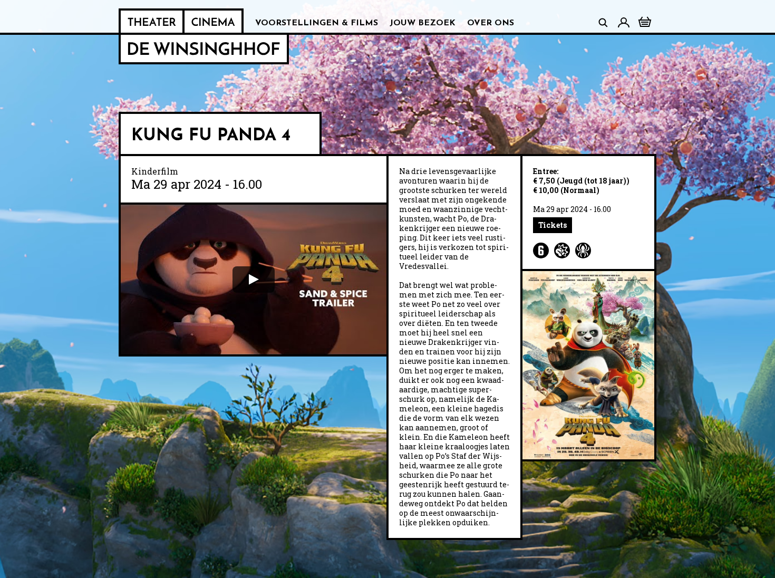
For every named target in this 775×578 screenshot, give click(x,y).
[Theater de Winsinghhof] (151, 21)
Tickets (552, 225)
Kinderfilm (154, 171)
